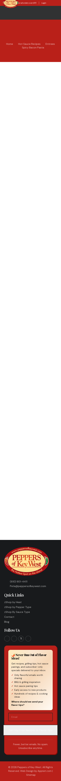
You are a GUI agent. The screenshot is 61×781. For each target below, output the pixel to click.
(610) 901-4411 (18, 581)
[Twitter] (21, 638)
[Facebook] (7, 638)
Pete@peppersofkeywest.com (28, 586)
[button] (49, 3)
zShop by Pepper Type (17, 607)
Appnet (14, 70)
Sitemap (31, 775)
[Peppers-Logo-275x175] (27, 561)
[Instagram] (14, 638)
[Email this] (8, 515)
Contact (9, 617)
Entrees (50, 44)
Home (9, 44)
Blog (6, 621)
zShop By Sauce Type (17, 612)
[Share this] (17, 515)
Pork (49, 75)
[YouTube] (28, 638)
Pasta (43, 75)
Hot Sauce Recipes (29, 44)
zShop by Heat (13, 602)
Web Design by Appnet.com (36, 771)
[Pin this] (41, 515)
